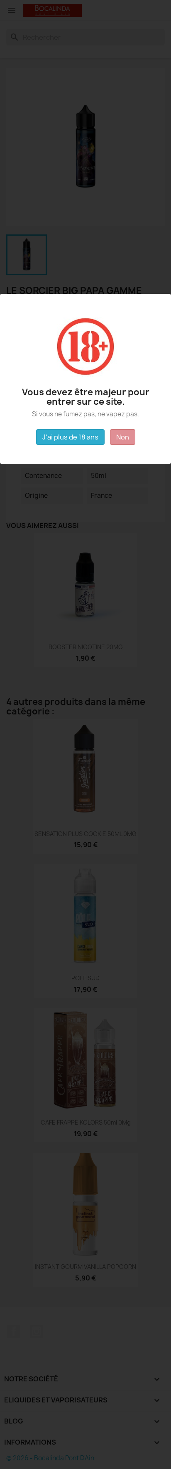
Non (122, 437)
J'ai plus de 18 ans (70, 437)
